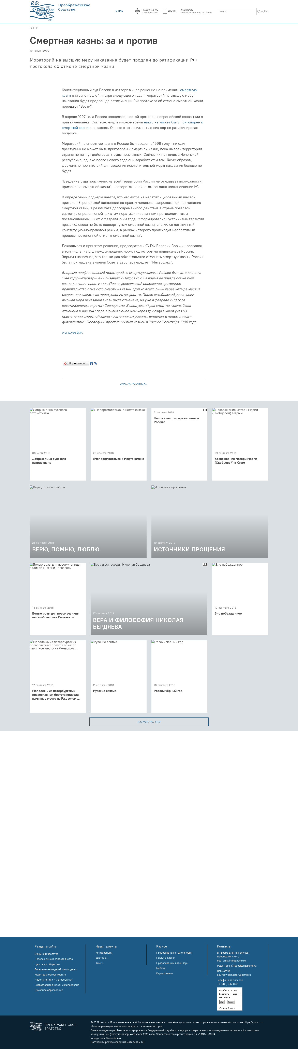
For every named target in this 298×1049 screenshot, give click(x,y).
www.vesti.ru (72, 332)
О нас (119, 10)
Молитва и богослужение (50, 974)
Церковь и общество (47, 964)
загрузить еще (149, 721)
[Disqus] (149, 781)
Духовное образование (49, 990)
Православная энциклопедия (174, 952)
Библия (172, 10)
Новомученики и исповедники (53, 979)
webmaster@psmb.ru (238, 974)
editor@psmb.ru (246, 965)
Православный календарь (172, 963)
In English (262, 11)
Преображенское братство (60, 1027)
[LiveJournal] (96, 362)
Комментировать (133, 383)
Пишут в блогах (165, 957)
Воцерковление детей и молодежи (56, 969)
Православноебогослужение (150, 11)
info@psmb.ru (237, 960)
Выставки (101, 957)
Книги (99, 963)
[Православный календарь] (137, 11)
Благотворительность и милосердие (57, 984)
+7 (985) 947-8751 (227, 983)
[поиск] (259, 12)
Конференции (104, 952)
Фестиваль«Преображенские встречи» (196, 11)
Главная (33, 27)
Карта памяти (164, 973)
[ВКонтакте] (92, 362)
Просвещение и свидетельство (54, 958)
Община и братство (46, 953)
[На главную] (60, 11)
